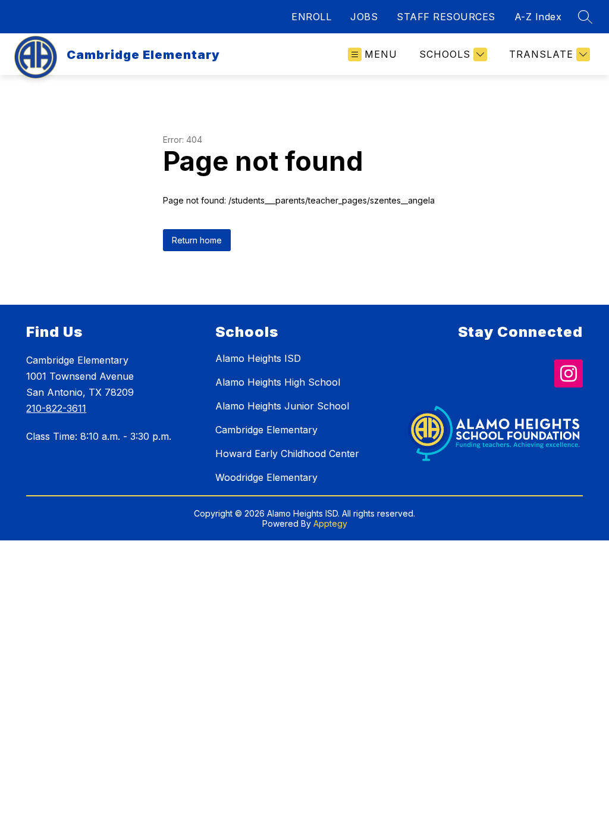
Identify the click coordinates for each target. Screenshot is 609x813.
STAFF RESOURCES (446, 17)
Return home (197, 240)
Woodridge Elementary (266, 477)
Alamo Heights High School (277, 382)
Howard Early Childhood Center (287, 453)
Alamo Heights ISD (258, 358)
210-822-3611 (56, 408)
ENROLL (311, 17)
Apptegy (330, 523)
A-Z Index (538, 17)
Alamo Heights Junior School (282, 406)
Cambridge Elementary (266, 430)
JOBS (364, 17)
